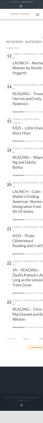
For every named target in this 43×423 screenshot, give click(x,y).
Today (26, 338)
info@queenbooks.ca (27, 2)
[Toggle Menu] (37, 15)
